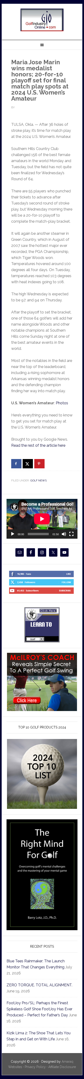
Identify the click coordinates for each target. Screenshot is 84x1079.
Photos (62, 403)
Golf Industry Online (42, 20)
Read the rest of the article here (38, 445)
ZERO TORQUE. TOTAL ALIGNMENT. (39, 985)
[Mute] (64, 534)
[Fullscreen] (71, 534)
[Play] (12, 534)
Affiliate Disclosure (62, 1067)
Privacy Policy (35, 1067)
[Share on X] (28, 463)
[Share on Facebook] (16, 463)
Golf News (38, 480)
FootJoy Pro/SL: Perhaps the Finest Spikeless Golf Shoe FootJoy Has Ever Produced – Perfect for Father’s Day (39, 1009)
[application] (42, 519)
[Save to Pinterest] (39, 463)
